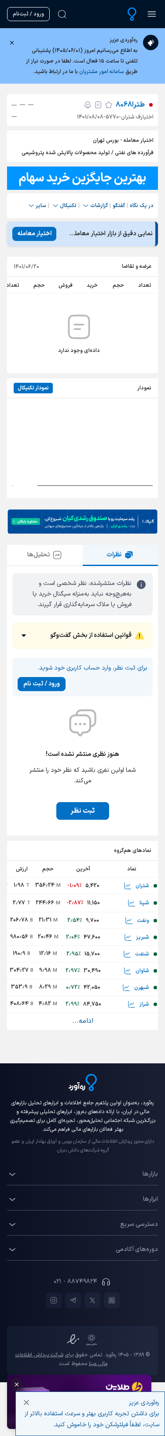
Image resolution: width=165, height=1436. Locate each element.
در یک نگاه (142, 206)
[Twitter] (92, 1300)
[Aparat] (112, 1300)
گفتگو (119, 206)
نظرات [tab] (114, 554)
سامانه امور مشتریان (101, 72)
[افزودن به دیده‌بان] (108, 104)
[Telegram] (73, 1300)
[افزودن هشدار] (87, 104)
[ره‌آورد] (132, 14)
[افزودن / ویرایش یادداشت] (98, 104)
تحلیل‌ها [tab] (38, 554)
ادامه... (82, 1021)
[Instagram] (54, 1300)
